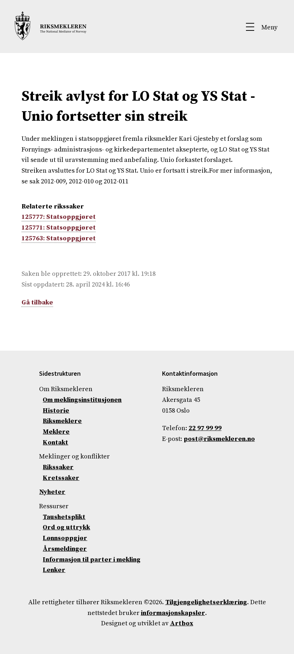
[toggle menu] (262, 28)
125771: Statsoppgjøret (59, 227)
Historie (56, 411)
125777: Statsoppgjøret (59, 217)
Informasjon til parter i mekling (92, 560)
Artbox (181, 623)
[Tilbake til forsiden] (50, 38)
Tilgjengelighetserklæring (206, 602)
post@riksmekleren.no (219, 439)
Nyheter (52, 492)
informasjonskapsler (173, 613)
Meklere (56, 432)
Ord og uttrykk (66, 527)
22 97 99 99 (205, 428)
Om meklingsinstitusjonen (82, 400)
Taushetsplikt (64, 517)
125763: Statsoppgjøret (59, 238)
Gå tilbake (37, 302)
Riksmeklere (62, 421)
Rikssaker (58, 467)
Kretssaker (61, 478)
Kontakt (55, 442)
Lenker (54, 570)
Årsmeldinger (65, 549)
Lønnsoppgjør (65, 538)
